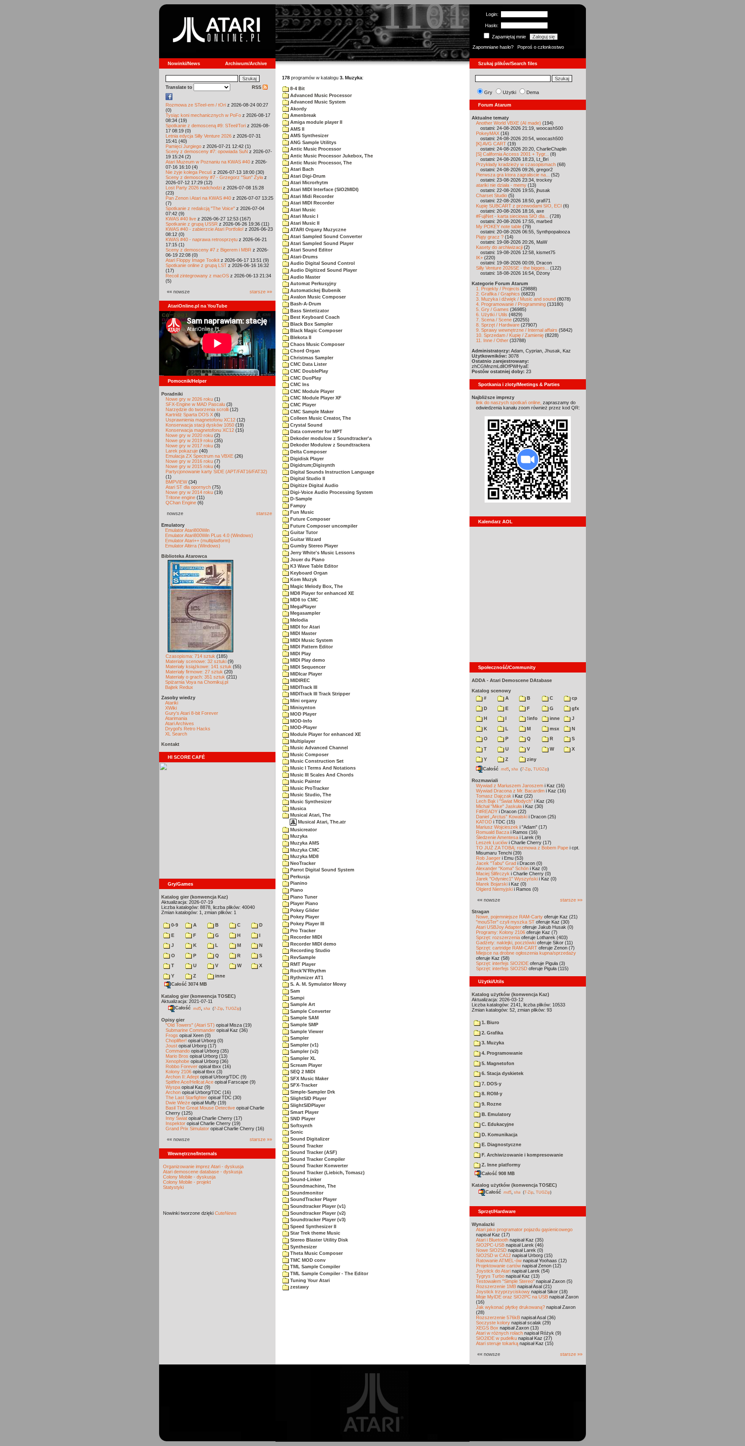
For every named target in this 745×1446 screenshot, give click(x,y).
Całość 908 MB (498, 1173)
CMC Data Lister (308, 364)
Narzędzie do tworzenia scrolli (197, 409)
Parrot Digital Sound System (321, 869)
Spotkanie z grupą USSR (192, 223)
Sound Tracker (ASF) (313, 1152)
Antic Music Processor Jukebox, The (331, 155)
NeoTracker (302, 863)
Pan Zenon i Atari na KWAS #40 (198, 198)
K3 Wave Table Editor (313, 566)
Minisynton (302, 707)
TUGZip (232, 1008)
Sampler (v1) (304, 1044)
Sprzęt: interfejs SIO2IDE (502, 963)
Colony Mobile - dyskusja (189, 1176)
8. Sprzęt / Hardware (498, 324)
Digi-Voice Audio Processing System (331, 492)
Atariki (171, 702)
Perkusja (299, 876)
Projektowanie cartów (498, 1265)
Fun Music (301, 512)
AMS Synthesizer (309, 135)
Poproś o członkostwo (540, 47)
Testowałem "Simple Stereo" (505, 1281)
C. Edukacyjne (497, 1124)
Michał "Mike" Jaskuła (499, 806)
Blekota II (300, 337)
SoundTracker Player (313, 1199)
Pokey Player (304, 916)
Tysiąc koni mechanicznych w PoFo (203, 115)
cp (573, 698)
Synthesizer (303, 1246)
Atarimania (176, 718)
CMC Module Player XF (315, 397)
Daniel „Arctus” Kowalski (501, 816)
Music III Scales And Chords (321, 774)
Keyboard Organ (308, 572)
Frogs (172, 1035)
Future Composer (309, 519)
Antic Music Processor (315, 148)
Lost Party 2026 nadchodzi (194, 187)
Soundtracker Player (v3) (317, 1219)
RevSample (302, 957)
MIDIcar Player (305, 673)
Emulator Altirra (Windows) (192, 545)
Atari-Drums (303, 256)
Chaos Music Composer (316, 344)
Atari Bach (301, 169)
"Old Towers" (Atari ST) (190, 1025)
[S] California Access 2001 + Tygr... (512, 154)
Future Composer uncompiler (323, 525)
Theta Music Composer (316, 1253)
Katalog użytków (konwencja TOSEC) (514, 1185)
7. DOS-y (490, 1083)
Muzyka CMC (304, 849)
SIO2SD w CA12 (493, 1255)
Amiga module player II (315, 122)
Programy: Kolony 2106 (500, 932)
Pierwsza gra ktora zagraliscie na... (513, 174)
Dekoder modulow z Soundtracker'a (330, 438)
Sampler (299, 1037)
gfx (574, 708)
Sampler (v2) (304, 1051)
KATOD (484, 821)
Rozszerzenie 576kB (498, 1317)
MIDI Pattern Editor (311, 646)
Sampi (296, 997)
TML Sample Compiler (314, 1266)
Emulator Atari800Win (187, 530)
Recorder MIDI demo (312, 943)
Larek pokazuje (182, 450)
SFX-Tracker (303, 1085)
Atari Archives (179, 723)
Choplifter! (176, 1040)
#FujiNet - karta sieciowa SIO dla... (512, 216)
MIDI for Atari (304, 626)
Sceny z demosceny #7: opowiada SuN (207, 151)
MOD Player (302, 714)
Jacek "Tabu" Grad (496, 863)
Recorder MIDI (305, 937)
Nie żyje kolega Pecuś (189, 172)
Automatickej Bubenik (315, 290)
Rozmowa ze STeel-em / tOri (196, 104)
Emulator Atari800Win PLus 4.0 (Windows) (209, 535)
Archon (173, 1092)
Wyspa (173, 1087)
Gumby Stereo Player (313, 545)
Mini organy (303, 700)
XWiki (171, 707)
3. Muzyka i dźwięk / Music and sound (516, 299)
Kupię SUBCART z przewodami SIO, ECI (519, 205)
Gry (488, 92)
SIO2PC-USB (490, 1245)
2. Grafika (491, 1032)
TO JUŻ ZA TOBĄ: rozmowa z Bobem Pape (522, 847)
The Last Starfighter (186, 1097)
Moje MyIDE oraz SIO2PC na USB (512, 1296)
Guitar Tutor (303, 532)
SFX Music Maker (309, 1078)
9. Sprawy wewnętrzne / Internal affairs (516, 330)
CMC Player (302, 404)
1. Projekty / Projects (498, 288)
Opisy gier (173, 1019)
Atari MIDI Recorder (311, 202)
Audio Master (304, 277)
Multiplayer (302, 741)
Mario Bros (177, 1056)
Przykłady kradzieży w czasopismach (516, 164)
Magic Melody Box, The (316, 586)
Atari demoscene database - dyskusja (202, 1171)
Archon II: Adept (183, 1076)
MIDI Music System (311, 640)
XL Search (176, 733)
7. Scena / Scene (494, 319)
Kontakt (170, 744)
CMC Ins (299, 384)
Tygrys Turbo (490, 1276)
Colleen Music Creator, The (320, 418)
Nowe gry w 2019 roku (189, 440)
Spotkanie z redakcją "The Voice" (200, 208)
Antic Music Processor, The (320, 162)
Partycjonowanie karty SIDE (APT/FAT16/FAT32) (216, 471)
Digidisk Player (306, 458)
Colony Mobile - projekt (187, 1182)
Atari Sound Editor (310, 249)
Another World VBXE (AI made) (508, 123)
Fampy (297, 505)
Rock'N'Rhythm (307, 970)
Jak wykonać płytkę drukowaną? (510, 1307)
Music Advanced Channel (318, 747)
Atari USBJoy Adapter (498, 927)
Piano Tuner (303, 896)
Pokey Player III (306, 923)
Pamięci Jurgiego (183, 146)
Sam (294, 990)
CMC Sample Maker (311, 411)
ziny (531, 759)
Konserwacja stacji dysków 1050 (200, 425)
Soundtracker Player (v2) (317, 1213)
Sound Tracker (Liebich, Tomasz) (327, 1172)
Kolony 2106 (178, 1071)
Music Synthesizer (310, 801)
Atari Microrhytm (308, 182)
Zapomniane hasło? (493, 47)
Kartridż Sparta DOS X (189, 414)
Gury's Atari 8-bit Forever (191, 713)
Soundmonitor (306, 1192)
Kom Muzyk (303, 579)
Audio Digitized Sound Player (323, 270)
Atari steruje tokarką (497, 1343)
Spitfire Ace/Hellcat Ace (189, 1081)
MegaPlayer (302, 606)
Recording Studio (309, 950)
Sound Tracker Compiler (317, 1159)
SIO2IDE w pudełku (496, 1338)
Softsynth (301, 1125)
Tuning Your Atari (309, 1280)
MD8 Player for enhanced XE (321, 593)
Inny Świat (176, 1118)
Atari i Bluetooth (492, 1239)
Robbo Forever (181, 1066)
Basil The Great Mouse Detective (200, 1107)
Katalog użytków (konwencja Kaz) (510, 994)
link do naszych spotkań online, (509, 402)
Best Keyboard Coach (314, 317)
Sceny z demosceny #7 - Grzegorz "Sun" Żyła (214, 177)
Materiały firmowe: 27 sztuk (194, 671)
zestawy (299, 1286)
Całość (183, 1007)
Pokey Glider (304, 910)
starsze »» (261, 291)
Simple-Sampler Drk (312, 1091)
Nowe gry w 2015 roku (189, 466)
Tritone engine (180, 497)
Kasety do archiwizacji (499, 247)
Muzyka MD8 (304, 856)
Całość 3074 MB (189, 984)
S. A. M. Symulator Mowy (317, 984)
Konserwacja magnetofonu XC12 (200, 430)
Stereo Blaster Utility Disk (318, 1239)
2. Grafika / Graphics (498, 293)
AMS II (296, 129)
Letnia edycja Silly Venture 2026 (199, 135)
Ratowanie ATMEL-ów (499, 1260)
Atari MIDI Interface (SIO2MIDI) (324, 189)
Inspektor (175, 1123)
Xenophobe (177, 1061)
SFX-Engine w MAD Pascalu (195, 404)
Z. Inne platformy (500, 1164)
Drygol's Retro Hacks (187, 728)
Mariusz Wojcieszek (497, 827)
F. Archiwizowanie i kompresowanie (521, 1154)
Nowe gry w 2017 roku (189, 445)
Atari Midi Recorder (311, 196)
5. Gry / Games (492, 309)
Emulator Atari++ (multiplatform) (197, 540)
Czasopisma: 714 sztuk (190, 656)
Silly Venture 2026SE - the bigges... (512, 267)
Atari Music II (304, 223)
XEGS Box (487, 1327)
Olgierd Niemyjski (494, 889)
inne (219, 975)
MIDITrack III (303, 687)
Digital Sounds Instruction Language (331, 472)
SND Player (302, 1118)
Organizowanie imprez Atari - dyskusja (203, 1166)
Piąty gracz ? (490, 236)
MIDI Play (300, 653)
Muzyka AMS (304, 843)
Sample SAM (304, 1017)
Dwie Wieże (178, 1102)
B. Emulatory (495, 1114)
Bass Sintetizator (309, 310)
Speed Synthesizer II (312, 1226)
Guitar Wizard (305, 539)
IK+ (479, 257)
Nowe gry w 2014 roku (189, 492)
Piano (296, 890)
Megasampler (304, 613)
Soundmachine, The (312, 1185)
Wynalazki (483, 1224)
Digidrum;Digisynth (312, 465)
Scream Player (305, 1065)
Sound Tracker (306, 1145)
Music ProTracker (309, 788)
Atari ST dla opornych (188, 487)
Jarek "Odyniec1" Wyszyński (507, 878)
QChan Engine (181, 502)
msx (553, 728)
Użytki (509, 92)
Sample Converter (310, 1011)
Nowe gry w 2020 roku (189, 435)
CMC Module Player (311, 391)
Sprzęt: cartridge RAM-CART (506, 947)
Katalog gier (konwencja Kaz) (194, 896)
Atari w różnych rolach (499, 1333)
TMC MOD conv (307, 1260)
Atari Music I (303, 216)
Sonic (296, 1132)
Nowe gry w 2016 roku (189, 461)
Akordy (298, 108)
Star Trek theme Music (314, 1232)
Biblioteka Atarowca (184, 556)
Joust (171, 1045)
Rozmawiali (485, 780)
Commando (178, 1050)
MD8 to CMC (303, 599)
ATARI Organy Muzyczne (317, 229)
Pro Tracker (302, 930)
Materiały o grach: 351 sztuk (195, 676)
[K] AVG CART (491, 143)
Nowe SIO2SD (491, 1250)
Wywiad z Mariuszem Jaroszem (509, 785)
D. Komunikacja (498, 1134)
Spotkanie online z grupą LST (196, 265)
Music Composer (309, 754)
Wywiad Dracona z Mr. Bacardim (510, 790)
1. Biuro (489, 1022)
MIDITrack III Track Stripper (319, 693)
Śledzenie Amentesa (497, 837)
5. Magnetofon (497, 1063)
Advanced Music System (317, 101)
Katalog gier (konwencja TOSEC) (198, 996)
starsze (264, 513)
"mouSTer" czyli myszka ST (505, 921)
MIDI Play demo (307, 660)
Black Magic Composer (315, 330)
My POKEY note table (498, 226)
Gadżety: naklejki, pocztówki (506, 942)
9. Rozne (490, 1104)
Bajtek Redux (179, 687)
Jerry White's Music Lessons (322, 552)
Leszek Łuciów (491, 842)
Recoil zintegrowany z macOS (197, 275)
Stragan (480, 911)
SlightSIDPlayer (307, 1105)
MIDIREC (299, 680)
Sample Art (302, 1004)
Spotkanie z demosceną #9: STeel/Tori (206, 125)
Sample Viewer (306, 1031)
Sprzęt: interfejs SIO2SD (501, 968)
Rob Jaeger (488, 858)
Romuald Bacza (492, 832)
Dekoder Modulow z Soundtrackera (329, 444)
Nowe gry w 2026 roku (189, 399)
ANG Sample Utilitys (312, 142)
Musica (297, 808)
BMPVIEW (176, 481)
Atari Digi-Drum (307, 176)
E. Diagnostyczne (500, 1144)
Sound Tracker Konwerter (318, 1165)
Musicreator (303, 829)
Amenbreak (302, 115)
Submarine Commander (190, 1030)
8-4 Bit (297, 88)
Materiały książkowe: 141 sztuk (199, 666)
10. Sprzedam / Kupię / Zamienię (510, 335)
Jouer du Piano (307, 559)
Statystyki (173, 1187)
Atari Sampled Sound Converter (325, 236)
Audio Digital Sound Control (322, 263)
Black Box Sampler (311, 324)
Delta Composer (308, 451)
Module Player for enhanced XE (325, 734)
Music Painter (305, 781)
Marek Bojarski (491, 883)
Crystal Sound (305, 425)
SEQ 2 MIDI (302, 1071)
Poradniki (172, 393)
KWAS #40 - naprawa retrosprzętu (202, 239)
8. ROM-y (491, 1093)
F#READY (487, 811)
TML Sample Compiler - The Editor (328, 1273)
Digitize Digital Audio (313, 485)
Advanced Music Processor (320, 95)
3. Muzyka (492, 1042)
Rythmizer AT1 (306, 977)
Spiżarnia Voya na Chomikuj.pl (196, 682)
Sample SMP (303, 1024)
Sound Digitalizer (309, 1138)
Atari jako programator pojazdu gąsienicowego (524, 1229)
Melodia (298, 619)
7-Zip (218, 1008)
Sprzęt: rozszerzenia (498, 937)
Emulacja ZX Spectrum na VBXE (199, 456)
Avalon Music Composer (317, 296)
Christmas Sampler (311, 357)
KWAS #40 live (181, 218)
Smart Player (304, 1112)
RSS (257, 87)
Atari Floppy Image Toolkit (193, 260)
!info (532, 718)
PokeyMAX (487, 133)
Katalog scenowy (491, 690)
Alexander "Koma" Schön (502, 868)
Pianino (298, 883)
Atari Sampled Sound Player (321, 243)
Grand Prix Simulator (187, 1128)
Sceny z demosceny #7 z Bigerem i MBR (208, 249)
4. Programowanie (501, 1053)
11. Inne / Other (492, 340)
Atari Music (302, 209)
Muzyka (298, 836)
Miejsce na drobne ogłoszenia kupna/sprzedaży (526, 953)
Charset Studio (491, 195)
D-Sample (300, 498)
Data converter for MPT (315, 431)
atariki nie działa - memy (501, 185)
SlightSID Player (307, 1098)
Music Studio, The (310, 794)
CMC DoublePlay (308, 371)
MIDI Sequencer (307, 667)
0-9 (174, 924)
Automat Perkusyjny (312, 283)
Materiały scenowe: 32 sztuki (196, 661)
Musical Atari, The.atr (321, 821)
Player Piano (303, 903)
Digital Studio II (307, 478)
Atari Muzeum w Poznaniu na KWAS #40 (208, 161)
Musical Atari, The (310, 814)
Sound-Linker (305, 1179)
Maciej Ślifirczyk (493, 873)
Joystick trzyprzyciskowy (503, 1291)
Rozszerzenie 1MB (496, 1286)
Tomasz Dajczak (493, 795)
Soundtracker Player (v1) (317, 1206)
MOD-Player (303, 727)
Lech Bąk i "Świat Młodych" (504, 801)
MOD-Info (300, 720)
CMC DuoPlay (305, 377)
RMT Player (302, 964)
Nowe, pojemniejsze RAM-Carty (509, 916)
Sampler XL (302, 1058)
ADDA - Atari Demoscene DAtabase (512, 680)
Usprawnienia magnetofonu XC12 (200, 419)
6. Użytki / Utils (491, 314)
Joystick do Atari (493, 1270)
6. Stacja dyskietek (501, 1073)
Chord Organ (304, 350)
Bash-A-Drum (305, 303)
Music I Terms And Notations (322, 767)
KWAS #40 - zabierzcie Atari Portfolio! (205, 229)
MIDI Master (302, 633)
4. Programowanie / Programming (511, 304)
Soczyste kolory (493, 1322)
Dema (532, 92)
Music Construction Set (316, 761)
